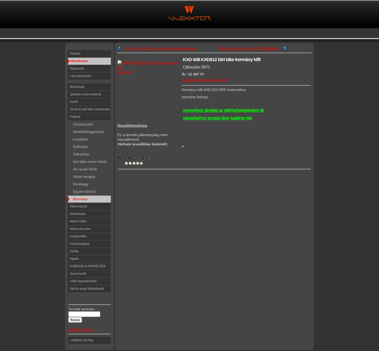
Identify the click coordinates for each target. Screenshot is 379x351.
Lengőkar (79, 139)
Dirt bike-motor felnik (88, 162)
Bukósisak (77, 87)
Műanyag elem (80, 229)
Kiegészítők (78, 236)
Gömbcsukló (81, 124)
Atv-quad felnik (83, 169)
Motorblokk (77, 214)
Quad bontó (78, 273)
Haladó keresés (81, 330)
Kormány (79, 199)
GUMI (74, 102)
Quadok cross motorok (85, 94)
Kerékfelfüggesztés (87, 132)
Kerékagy (79, 184)
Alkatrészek (79, 61)
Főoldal (75, 53)
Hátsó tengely (82, 176)
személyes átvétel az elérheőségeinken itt (223, 110)
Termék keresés (81, 309)
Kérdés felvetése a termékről (205, 80)
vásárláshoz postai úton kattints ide (217, 118)
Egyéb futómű (83, 191)
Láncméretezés (81, 76)
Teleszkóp (79, 154)
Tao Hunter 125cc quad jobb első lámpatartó (161, 48)
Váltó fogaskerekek (83, 281)
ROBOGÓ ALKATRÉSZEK (88, 266)
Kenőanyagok (79, 244)
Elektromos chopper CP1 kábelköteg (249, 48)
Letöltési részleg (81, 340)
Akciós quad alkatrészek (87, 288)
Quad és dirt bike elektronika (90, 109)
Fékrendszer (78, 206)
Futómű (75, 117)
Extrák (74, 251)
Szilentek (79, 147)
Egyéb (74, 259)
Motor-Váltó (78, 221)
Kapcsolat (77, 68)
